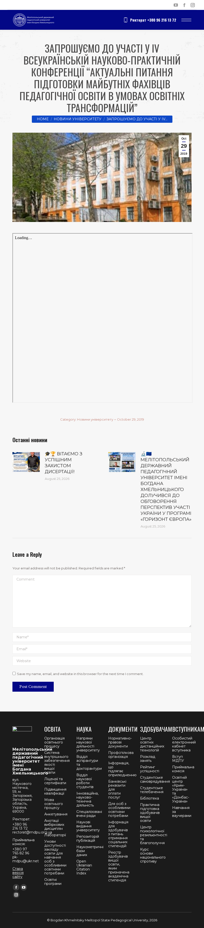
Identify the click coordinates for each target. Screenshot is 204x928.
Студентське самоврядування (155, 779)
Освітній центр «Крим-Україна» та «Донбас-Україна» (180, 789)
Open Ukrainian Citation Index (84, 867)
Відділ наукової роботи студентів (85, 781)
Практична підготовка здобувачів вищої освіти (150, 813)
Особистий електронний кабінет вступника (184, 744)
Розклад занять (147, 758)
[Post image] (26, 462)
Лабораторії (55, 835)
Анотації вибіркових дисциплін (54, 824)
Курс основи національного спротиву (153, 855)
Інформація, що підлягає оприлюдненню (122, 769)
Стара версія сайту (18, 872)
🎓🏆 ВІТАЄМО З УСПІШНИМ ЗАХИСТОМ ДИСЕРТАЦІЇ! (63, 462)
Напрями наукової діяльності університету (88, 744)
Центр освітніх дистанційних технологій (152, 744)
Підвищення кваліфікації (55, 791)
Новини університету (95, 419)
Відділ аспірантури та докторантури (89, 762)
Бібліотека (149, 798)
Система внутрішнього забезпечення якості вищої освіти (57, 762)
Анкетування (55, 814)
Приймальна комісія (183, 769)
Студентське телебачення (151, 790)
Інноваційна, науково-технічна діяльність (87, 799)
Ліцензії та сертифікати (55, 781)
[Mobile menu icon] (186, 20)
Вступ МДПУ (178, 758)
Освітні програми (52, 881)
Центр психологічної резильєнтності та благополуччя (153, 835)
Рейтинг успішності (149, 769)
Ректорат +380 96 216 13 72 (153, 19)
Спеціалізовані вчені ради (89, 813)
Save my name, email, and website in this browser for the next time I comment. (80, 674)
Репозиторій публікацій (87, 838)
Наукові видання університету (88, 826)
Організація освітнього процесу (54, 742)
